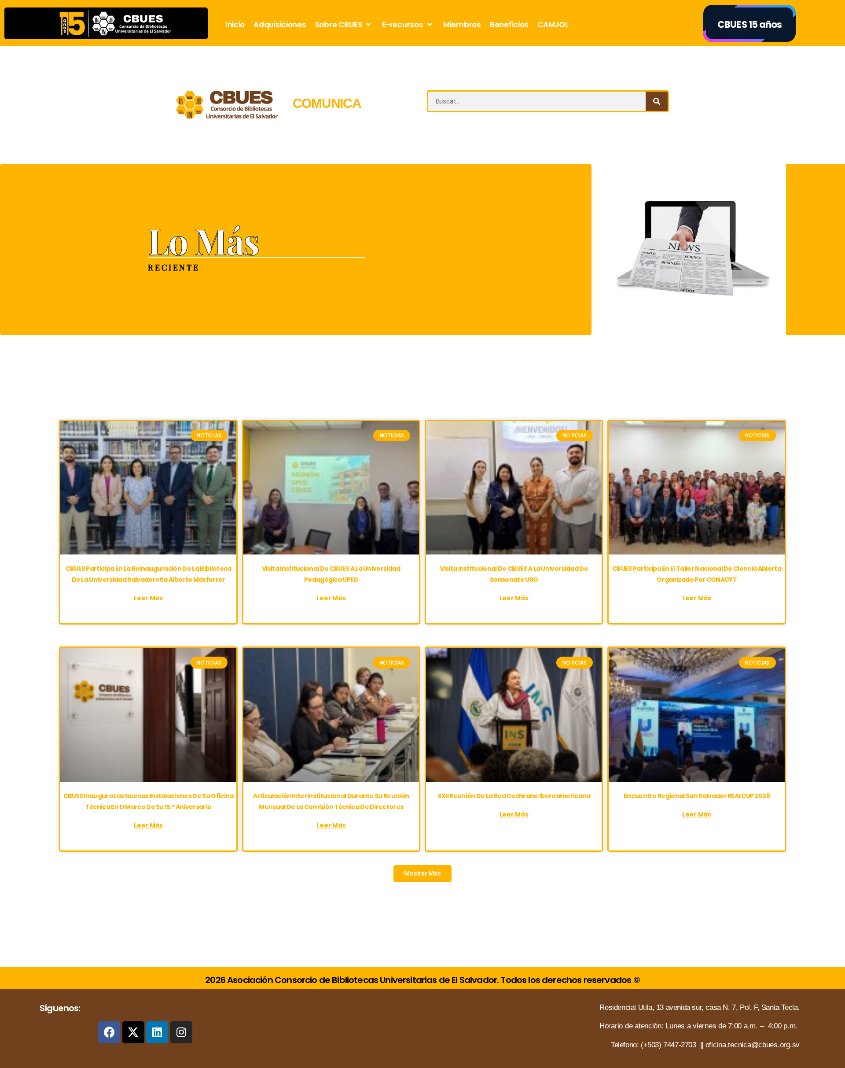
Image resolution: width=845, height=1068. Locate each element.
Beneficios (509, 24)
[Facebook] (109, 1032)
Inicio (235, 24)
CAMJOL (552, 24)
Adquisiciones (280, 24)
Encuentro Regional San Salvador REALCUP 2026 (697, 795)
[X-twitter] (133, 1032)
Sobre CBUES (338, 24)
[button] (422, 873)
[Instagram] (181, 1032)
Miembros (462, 24)
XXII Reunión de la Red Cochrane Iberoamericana (514, 795)
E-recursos (402, 24)
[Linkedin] (157, 1032)
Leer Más (148, 598)
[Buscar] (657, 101)
